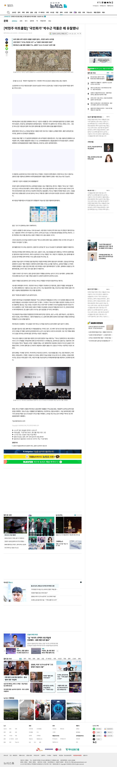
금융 (31, 12)
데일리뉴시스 (39, 739)
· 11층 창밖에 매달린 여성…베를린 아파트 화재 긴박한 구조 (100, 332)
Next (57, 651)
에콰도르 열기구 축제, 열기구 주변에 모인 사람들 (16, 538)
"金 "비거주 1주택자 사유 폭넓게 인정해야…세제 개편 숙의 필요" (39, 638)
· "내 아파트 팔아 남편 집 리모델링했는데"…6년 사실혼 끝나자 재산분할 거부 (100, 341)
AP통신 (77, 729)
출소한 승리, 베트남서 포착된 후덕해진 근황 (42, 586)
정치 (19, 12)
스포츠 (66, 12)
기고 (38, 732)
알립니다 (85, 755)
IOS (77, 742)
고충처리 (43, 755)
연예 (71, 12)
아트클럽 (31, 732)
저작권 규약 (36, 755)
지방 (57, 12)
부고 (35, 742)
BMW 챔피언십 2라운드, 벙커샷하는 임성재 (15, 544)
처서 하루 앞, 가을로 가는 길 (11, 548)
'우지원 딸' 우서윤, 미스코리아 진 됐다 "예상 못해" (44, 589)
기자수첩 (90, 142)
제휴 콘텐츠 (97, 12)
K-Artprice (96, 6)
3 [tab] (79, 515)
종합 (20, 659)
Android (78, 739)
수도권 (52, 12)
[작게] (78, 33)
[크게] (80, 33)
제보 (103, 12)
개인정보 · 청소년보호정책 (65, 755)
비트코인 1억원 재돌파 (10, 535)
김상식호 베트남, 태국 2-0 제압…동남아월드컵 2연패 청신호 (16, 685)
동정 (40, 742)
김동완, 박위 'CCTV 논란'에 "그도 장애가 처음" (43, 596)
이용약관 (55, 755)
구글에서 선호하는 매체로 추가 (59, 33)
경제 (27, 12)
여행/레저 (43, 21)
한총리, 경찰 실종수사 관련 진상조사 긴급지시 (23, 652)
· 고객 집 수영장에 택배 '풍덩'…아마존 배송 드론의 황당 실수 (100, 338)
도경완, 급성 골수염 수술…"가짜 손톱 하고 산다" (44, 600)
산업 (35, 12)
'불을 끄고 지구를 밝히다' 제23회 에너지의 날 (68, 535)
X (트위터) (98, 735)
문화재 (32, 21)
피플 (89, 240)
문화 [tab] (108, 73)
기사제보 (49, 755)
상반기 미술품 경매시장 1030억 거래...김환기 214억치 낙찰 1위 (30, 446)
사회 (47, 12)
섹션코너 (31, 739)
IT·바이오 (42, 12)
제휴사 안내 (21, 755)
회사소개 (6, 755)
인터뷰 (30, 735)
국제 (23, 12)
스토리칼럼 (39, 729)
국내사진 (54, 729)
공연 (21, 21)
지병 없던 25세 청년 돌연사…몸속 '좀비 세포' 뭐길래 (16, 678)
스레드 (98, 739)
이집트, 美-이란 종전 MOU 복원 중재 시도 (48, 651)
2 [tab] (77, 515)
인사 (30, 742)
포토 (83, 12)
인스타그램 (110, 735)
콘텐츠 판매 (29, 755)
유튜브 (98, 732)
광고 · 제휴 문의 (13, 755)
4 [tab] (81, 515)
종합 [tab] (112, 73)
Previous (5, 651)
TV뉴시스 (89, 12)
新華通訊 (78, 732)
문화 (61, 12)
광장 (79, 12)
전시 (26, 21)
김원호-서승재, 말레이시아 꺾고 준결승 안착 (15, 541)
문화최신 (14, 21)
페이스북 (109, 732)
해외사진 (62, 729)
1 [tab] (75, 515)
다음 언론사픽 (109, 729)
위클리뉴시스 (110, 6)
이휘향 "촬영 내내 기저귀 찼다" (39, 593)
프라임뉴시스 (103, 6)
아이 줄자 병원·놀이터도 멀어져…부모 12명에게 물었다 (16, 690)
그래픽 (54, 732)
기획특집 (38, 735)
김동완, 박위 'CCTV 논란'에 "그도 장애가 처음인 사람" (42, 665)
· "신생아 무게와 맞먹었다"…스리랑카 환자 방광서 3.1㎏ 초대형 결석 (100, 335)
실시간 (14, 12)
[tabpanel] (69, 527)
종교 (49, 21)
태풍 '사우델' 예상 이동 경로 (62, 544)
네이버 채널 (98, 729)
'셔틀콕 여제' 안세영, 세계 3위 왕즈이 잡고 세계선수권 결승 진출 (62, 688)
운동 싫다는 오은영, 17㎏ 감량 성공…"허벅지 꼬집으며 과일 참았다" (48, 688)
